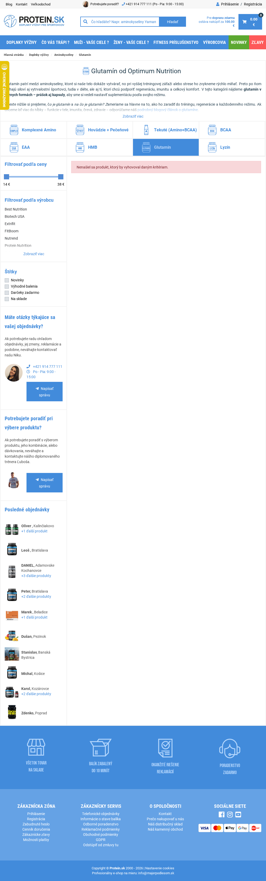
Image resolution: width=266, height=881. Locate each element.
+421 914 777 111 (139, 4)
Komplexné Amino (39, 129)
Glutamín (85, 55)
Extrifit (10, 223)
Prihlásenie (229, 4)
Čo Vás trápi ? (55, 42)
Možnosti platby (36, 839)
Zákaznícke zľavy (36, 834)
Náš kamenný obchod (165, 829)
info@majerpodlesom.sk (156, 873)
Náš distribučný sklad (165, 824)
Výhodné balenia (24, 286)
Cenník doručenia (36, 829)
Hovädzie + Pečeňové (108, 129)
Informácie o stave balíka (101, 818)
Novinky (239, 42)
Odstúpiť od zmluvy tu (100, 844)
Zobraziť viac (133, 116)
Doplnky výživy (21, 42)
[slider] (6, 176)
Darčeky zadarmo (25, 292)
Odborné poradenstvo (100, 824)
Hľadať (172, 21)
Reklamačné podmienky (101, 829)
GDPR (100, 839)
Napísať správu (46, 391)
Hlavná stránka (14, 55)
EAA (26, 147)
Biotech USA (14, 216)
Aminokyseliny (64, 55)
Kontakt (165, 813)
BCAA (225, 129)
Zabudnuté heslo (36, 824)
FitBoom (11, 230)
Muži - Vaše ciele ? (91, 42)
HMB (92, 147)
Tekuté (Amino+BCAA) (175, 129)
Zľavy (257, 42)
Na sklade (19, 298)
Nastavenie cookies (159, 868)
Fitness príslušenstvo (176, 42)
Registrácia (253, 4)
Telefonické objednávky (100, 813)
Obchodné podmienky (100, 834)
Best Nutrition (16, 209)
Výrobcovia (214, 42)
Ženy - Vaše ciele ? (131, 42)
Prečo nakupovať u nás (165, 818)
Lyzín (225, 147)
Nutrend (11, 238)
